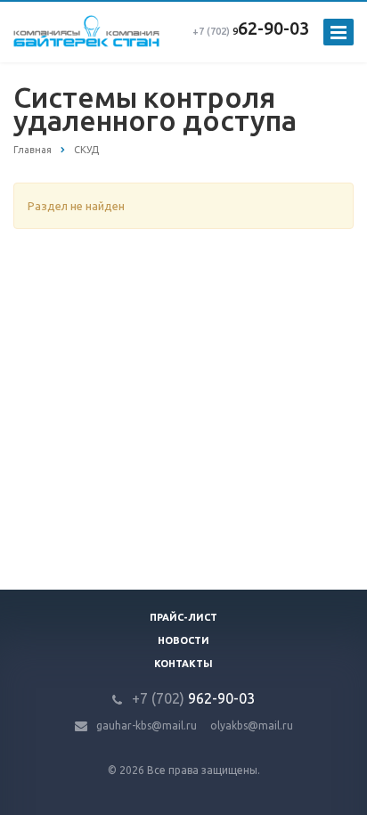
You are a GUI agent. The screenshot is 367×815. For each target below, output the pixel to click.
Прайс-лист (183, 617)
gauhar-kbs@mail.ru (146, 725)
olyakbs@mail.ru (251, 725)
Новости (183, 640)
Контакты (183, 663)
